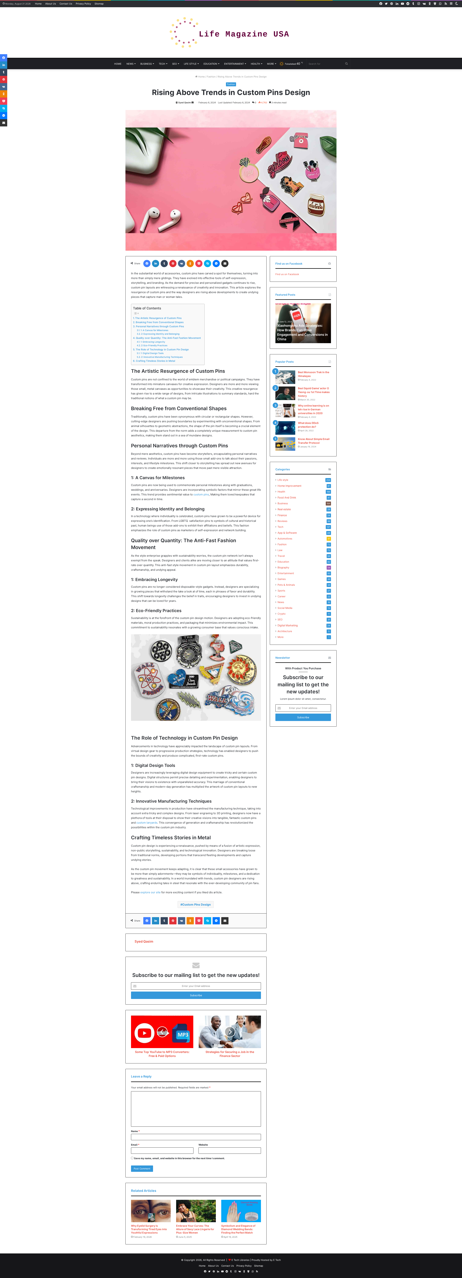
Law (280, 550)
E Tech (277, 1259)
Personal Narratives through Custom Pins (160, 326)
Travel (281, 555)
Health (255, 63)
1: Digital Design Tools (152, 353)
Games (282, 579)
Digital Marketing (288, 625)
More (270, 63)
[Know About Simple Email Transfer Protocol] (285, 444)
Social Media (285, 607)
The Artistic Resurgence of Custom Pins (158, 318)
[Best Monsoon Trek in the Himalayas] (285, 377)
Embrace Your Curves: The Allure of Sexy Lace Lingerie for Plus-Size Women (195, 1229)
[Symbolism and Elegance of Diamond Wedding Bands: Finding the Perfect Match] (241, 1211)
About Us (50, 3)
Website (203, 1144)
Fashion (211, 76)
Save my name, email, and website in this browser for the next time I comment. (179, 1158)
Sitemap (99, 3)
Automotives (285, 538)
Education (210, 63)
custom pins (201, 494)
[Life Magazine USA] (231, 32)
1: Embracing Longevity (153, 341)
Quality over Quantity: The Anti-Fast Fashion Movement (168, 337)
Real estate (284, 509)
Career (282, 596)
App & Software (287, 532)
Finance (282, 515)
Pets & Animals (286, 584)
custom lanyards (146, 822)
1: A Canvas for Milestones (154, 330)
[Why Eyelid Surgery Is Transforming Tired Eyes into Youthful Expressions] (151, 1211)
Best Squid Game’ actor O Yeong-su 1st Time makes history (314, 392)
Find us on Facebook (287, 274)
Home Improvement (289, 485)
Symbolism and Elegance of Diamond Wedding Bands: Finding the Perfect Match (238, 1229)
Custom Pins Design (196, 904)
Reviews (282, 521)
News (130, 63)
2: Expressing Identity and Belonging (160, 334)
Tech (162, 63)
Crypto (282, 613)
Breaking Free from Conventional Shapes (160, 322)
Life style (190, 63)
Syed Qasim (184, 102)
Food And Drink (287, 497)
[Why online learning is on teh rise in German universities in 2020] (285, 410)
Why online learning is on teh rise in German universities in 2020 (313, 409)
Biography (283, 567)
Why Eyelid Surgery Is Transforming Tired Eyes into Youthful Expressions (149, 1229)
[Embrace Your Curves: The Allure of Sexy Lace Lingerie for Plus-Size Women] (196, 1211)
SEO (174, 63)
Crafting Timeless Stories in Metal (155, 360)
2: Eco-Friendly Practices (154, 345)
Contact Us (66, 3)
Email (135, 1144)
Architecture (285, 631)
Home (38, 3)
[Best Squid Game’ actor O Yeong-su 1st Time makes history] (285, 393)
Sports (281, 590)
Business (146, 63)
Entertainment (234, 63)
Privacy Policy (83, 3)
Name (135, 1131)
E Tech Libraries (240, 1259)
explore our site (150, 892)
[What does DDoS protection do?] (285, 428)
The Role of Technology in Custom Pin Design (162, 349)
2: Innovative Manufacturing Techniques (162, 357)
